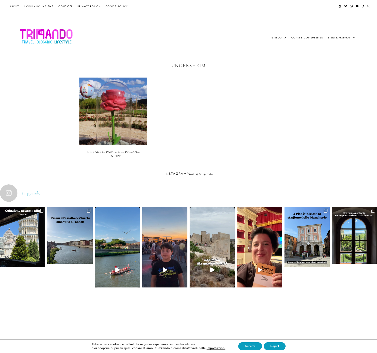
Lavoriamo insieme (38, 6)
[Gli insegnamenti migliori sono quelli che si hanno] (259, 270)
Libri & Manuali (340, 37)
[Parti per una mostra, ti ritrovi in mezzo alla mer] (354, 258)
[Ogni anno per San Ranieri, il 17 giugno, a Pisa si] (70, 258)
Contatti (65, 6)
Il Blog (276, 37)
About (14, 6)
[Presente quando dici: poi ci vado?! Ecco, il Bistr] (22, 260)
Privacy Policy (88, 6)
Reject (274, 346)
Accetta (250, 346)
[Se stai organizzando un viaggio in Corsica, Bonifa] (212, 270)
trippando (205, 174)
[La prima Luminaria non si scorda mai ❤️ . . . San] (164, 270)
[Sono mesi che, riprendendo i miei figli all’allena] (117, 270)
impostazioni (216, 348)
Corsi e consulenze (307, 37)
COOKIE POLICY (117, 6)
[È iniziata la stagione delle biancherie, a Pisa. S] (307, 260)
